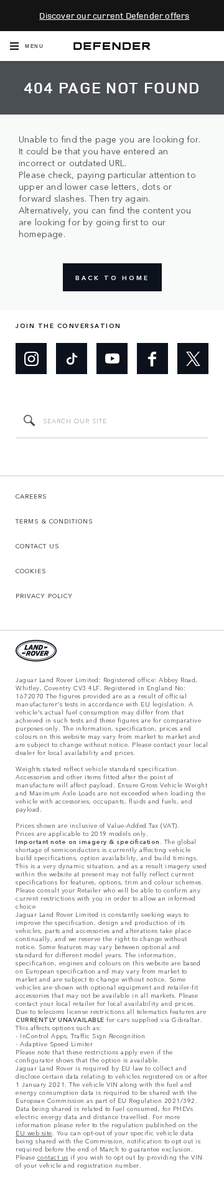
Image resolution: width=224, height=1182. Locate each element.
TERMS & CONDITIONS (54, 521)
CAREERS (31, 496)
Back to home (112, 277)
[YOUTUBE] (112, 358)
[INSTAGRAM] (31, 358)
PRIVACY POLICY (44, 595)
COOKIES (31, 570)
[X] (192, 358)
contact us (52, 1157)
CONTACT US (38, 546)
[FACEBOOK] (152, 358)
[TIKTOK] (71, 358)
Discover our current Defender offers (114, 15)
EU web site (34, 1133)
